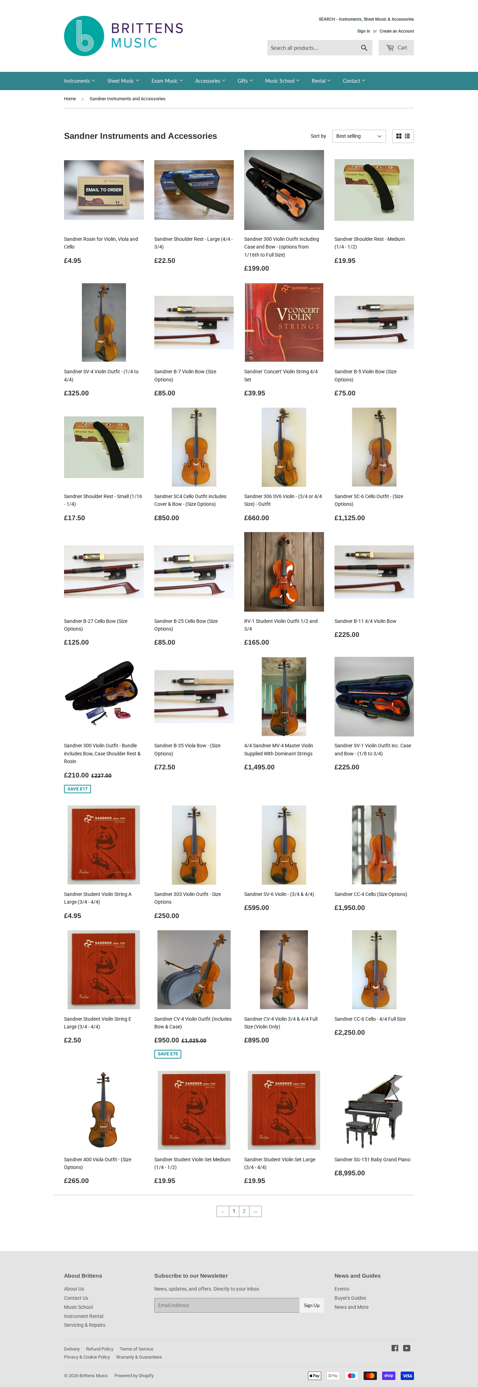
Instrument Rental (83, 1316)
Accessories (208, 81)
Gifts (243, 81)
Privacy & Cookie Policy (87, 1357)
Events (342, 1289)
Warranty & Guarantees (139, 1357)
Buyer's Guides (350, 1298)
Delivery (72, 1349)
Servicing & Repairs (84, 1325)
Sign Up (311, 1305)
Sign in (363, 31)
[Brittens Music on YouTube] (406, 1349)
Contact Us (76, 1298)
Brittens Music (93, 1375)
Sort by (318, 136)
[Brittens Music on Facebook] (395, 1349)
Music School (280, 81)
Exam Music (165, 81)
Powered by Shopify (134, 1375)
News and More (351, 1307)
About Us (74, 1289)
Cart (401, 47)
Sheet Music (121, 81)
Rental (319, 81)
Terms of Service (136, 1349)
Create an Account (397, 31)
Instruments (77, 81)
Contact (352, 81)
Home (70, 98)
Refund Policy (99, 1349)
